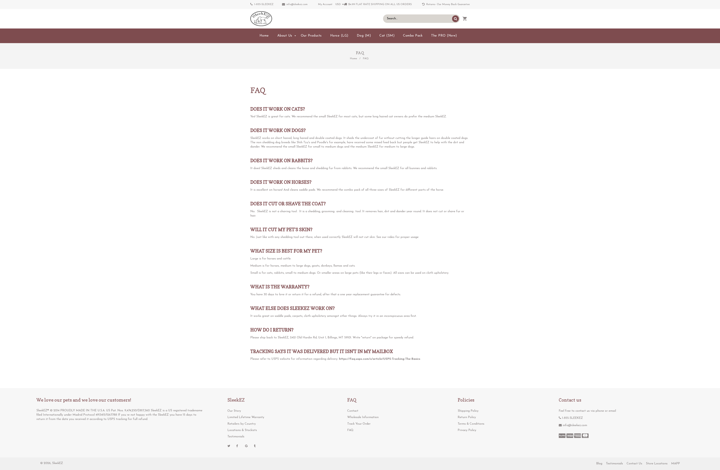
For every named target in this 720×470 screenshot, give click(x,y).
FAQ (350, 430)
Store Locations (657, 463)
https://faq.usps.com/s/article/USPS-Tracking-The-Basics (379, 359)
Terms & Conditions (471, 423)
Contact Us (634, 463)
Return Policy (467, 417)
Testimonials (235, 436)
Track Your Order (358, 423)
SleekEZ (57, 463)
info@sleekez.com (297, 4)
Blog (599, 463)
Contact (352, 410)
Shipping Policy (468, 410)
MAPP (675, 463)
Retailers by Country (241, 423)
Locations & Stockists (242, 430)
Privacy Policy (467, 430)
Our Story (234, 410)
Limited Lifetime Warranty (245, 417)
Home (353, 58)
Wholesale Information (363, 417)
